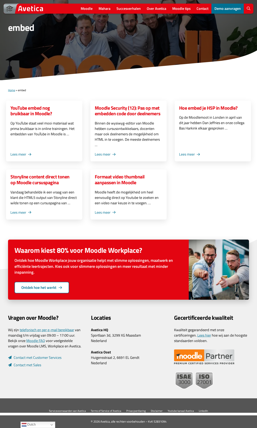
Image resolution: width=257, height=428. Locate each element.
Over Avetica (156, 8)
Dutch (31, 424)
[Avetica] (25, 9)
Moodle (87, 8)
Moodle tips (181, 8)
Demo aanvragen (227, 8)
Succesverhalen (128, 8)
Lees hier (204, 335)
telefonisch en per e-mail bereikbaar (47, 330)
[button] (248, 9)
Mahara (104, 8)
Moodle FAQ (35, 340)
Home (11, 90)
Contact (202, 8)
